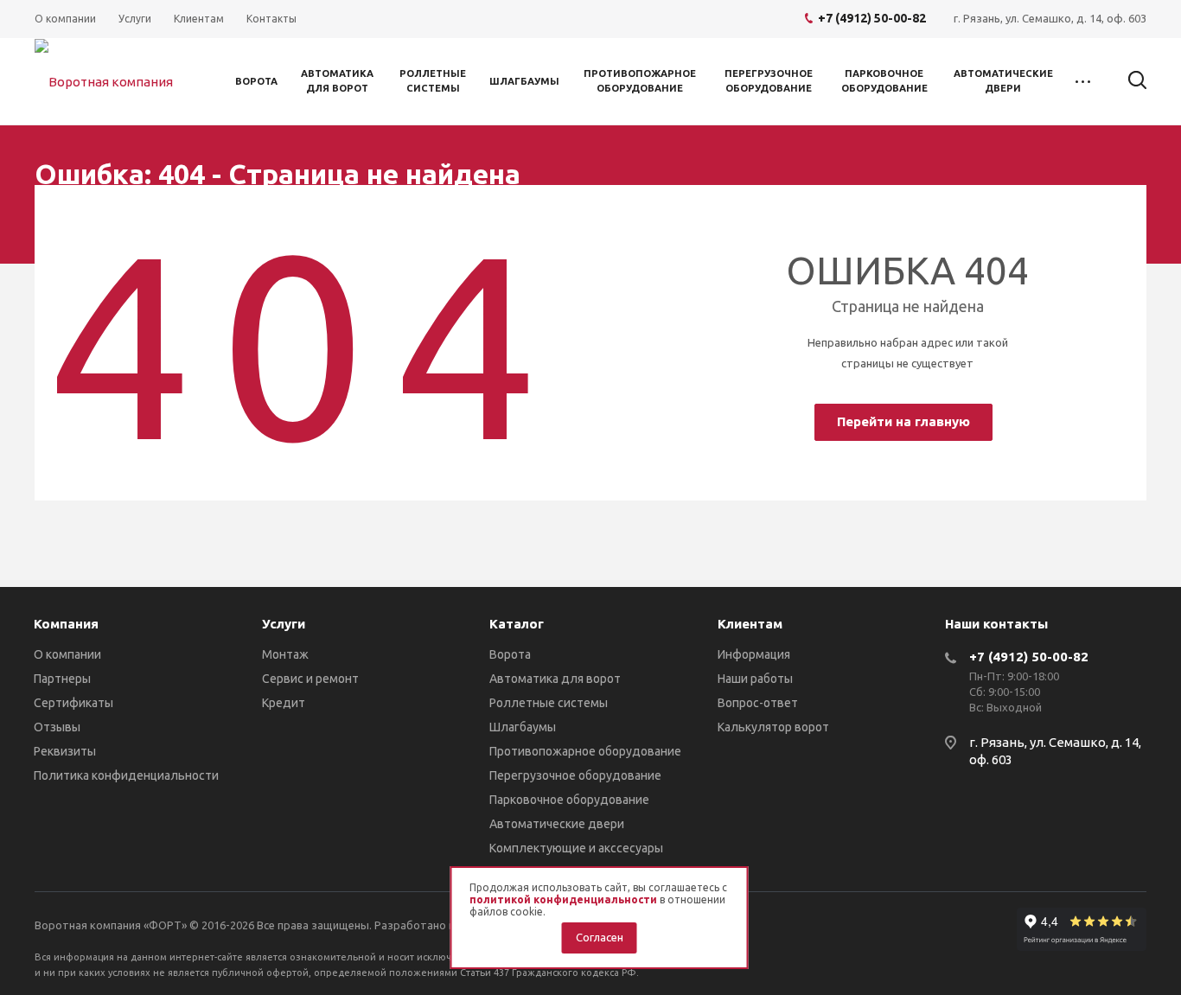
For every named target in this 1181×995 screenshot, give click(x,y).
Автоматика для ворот (337, 80)
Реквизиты (65, 751)
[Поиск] (1129, 80)
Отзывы (57, 727)
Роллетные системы (432, 80)
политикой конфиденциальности (563, 899)
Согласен (599, 937)
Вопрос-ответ (758, 703)
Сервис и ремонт (310, 679)
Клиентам (750, 623)
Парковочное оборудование (884, 80)
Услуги (283, 623)
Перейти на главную (903, 421)
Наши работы (755, 679)
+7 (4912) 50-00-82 (1028, 656)
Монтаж (285, 654)
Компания (66, 623)
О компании (67, 654)
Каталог (516, 623)
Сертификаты (73, 703)
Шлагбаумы (524, 81)
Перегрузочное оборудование (769, 80)
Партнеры (62, 679)
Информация (754, 654)
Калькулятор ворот (773, 727)
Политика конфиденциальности (126, 775)
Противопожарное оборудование (640, 80)
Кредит (283, 703)
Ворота (256, 81)
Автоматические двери (1003, 80)
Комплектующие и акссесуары (576, 848)
